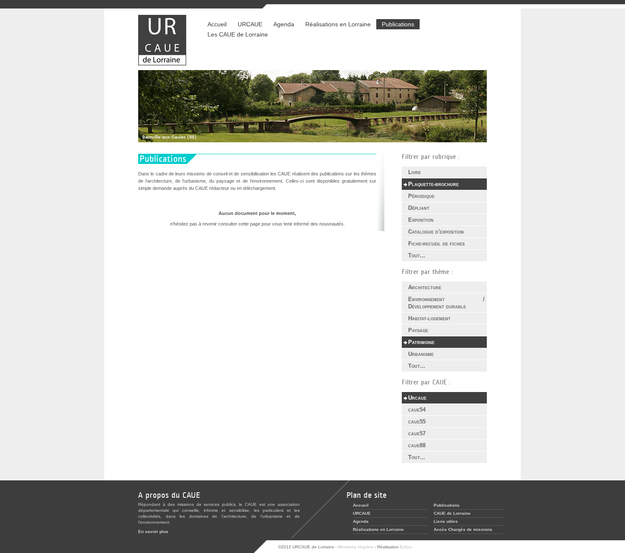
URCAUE (250, 24)
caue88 (417, 445)
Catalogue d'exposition (436, 232)
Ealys (406, 547)
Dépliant (418, 208)
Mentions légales (355, 547)
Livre (414, 172)
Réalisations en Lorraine (335, 24)
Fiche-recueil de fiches (436, 243)
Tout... (416, 255)
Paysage (418, 330)
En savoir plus (153, 531)
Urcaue (417, 398)
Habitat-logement (429, 318)
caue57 (417, 433)
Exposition (421, 220)
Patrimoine (421, 342)
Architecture (424, 287)
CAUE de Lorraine (452, 513)
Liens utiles (446, 521)
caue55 (417, 421)
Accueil (217, 24)
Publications (398, 24)
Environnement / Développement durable (446, 303)
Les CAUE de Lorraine (237, 34)
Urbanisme (421, 354)
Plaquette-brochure (433, 184)
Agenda (283, 24)
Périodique (421, 196)
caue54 (417, 409)
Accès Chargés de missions (463, 529)
